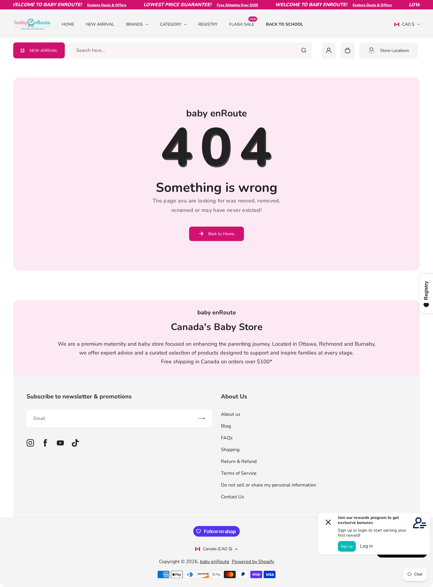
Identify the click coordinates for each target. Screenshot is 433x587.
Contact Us (232, 497)
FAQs (227, 438)
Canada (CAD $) (217, 549)
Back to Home (221, 234)
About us (230, 414)
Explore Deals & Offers (101, 5)
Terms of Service (239, 473)
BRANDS (134, 24)
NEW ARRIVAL (100, 24)
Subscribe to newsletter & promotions (79, 396)
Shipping (230, 449)
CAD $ (404, 26)
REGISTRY (207, 24)
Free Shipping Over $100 (231, 5)
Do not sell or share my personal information (268, 485)
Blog (226, 426)
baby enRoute (214, 561)
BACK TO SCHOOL (284, 24)
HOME (68, 24)
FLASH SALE (242, 24)
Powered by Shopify (253, 561)
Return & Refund (239, 461)
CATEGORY (170, 24)
